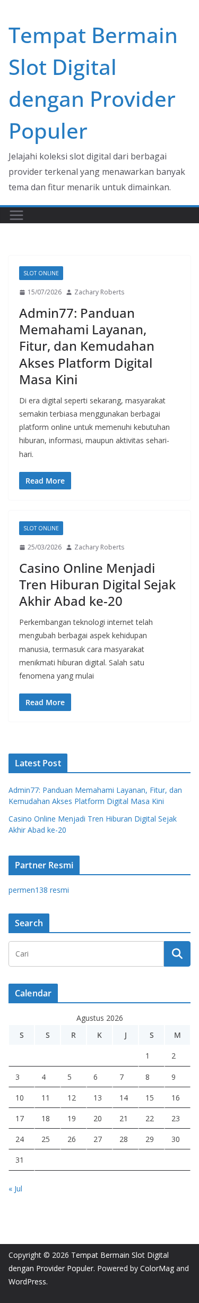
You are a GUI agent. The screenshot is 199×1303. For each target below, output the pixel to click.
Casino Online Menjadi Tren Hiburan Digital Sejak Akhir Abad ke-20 (97, 584)
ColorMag (157, 1268)
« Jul (15, 1188)
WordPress (27, 1281)
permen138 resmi (38, 890)
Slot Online (41, 273)
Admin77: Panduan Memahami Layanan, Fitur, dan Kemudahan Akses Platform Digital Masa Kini (86, 346)
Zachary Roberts (99, 292)
